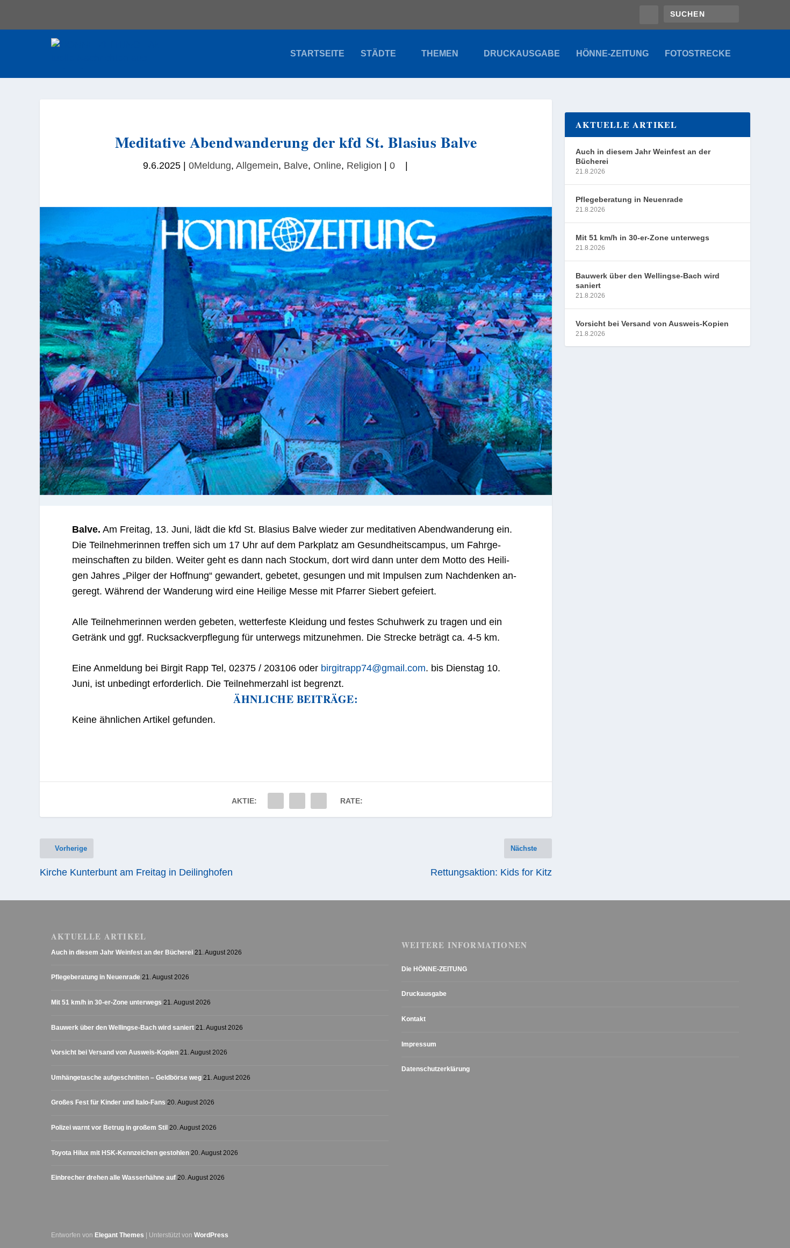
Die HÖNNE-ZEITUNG (434, 969)
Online (327, 165)
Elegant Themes (119, 1235)
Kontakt (413, 1019)
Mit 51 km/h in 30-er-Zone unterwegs (642, 237)
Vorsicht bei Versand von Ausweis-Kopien (652, 323)
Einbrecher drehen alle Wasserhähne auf (113, 1177)
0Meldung (210, 165)
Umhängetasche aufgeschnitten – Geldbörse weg (126, 1077)
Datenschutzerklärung (435, 1069)
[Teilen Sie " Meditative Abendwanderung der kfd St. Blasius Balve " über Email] (297, 801)
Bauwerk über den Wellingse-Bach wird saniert (648, 280)
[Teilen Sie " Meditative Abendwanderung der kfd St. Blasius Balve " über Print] (318, 801)
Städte (378, 53)
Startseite (317, 53)
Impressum (418, 1044)
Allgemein (257, 165)
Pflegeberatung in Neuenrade (629, 199)
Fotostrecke (698, 53)
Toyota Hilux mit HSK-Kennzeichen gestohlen (120, 1153)
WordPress (211, 1235)
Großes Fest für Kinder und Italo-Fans (108, 1102)
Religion (364, 165)
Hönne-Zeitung (612, 53)
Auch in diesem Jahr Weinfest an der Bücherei (643, 156)
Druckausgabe (522, 53)
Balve (296, 165)
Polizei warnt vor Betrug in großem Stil (109, 1127)
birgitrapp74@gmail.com (373, 668)
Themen (439, 53)
